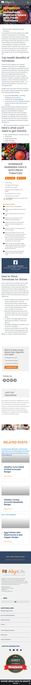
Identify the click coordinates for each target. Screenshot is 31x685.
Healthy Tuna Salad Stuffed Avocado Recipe (14, 469)
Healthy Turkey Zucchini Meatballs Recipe (13, 502)
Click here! (15, 270)
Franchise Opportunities (7, 611)
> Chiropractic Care (10, 358)
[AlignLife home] (8, 2)
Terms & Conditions (6, 639)
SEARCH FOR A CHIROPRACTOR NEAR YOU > (15, 559)
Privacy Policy (4, 635)
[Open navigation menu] (28, 2)
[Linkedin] (11, 380)
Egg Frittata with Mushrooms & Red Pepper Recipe (13, 535)
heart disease (18, 99)
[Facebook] (4, 380)
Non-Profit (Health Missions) (8, 615)
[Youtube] (8, 380)
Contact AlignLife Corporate (8, 630)
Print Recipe (11, 178)
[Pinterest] (15, 380)
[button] (15, 601)
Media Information (5, 620)
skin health (14, 95)
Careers (3, 624)
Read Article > (8, 476)
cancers (21, 101)
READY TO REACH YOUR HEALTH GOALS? (15, 556)
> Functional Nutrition (11, 361)
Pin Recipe (22, 178)
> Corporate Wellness (11, 363)
